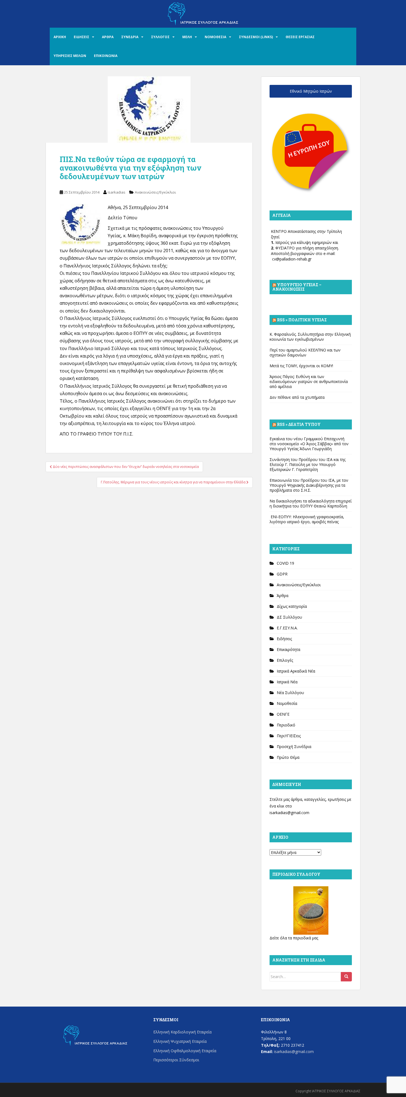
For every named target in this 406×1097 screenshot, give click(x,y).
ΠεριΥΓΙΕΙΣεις (289, 735)
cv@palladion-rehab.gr (292, 259)
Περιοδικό (286, 725)
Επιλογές (285, 660)
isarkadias (116, 192)
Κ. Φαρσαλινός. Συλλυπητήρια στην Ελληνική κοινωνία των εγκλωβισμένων (310, 337)
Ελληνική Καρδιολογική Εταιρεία (182, 1032)
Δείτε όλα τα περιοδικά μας (294, 937)
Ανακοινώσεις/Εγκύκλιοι (155, 192)
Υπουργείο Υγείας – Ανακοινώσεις (296, 287)
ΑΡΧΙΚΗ (60, 37)
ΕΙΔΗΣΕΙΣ (81, 37)
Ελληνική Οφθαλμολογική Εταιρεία (184, 1050)
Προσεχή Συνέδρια (294, 746)
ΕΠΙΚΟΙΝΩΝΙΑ (105, 55)
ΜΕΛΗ (187, 37)
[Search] (346, 976)
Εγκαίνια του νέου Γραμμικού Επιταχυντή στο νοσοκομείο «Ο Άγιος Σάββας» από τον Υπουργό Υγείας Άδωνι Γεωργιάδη (309, 443)
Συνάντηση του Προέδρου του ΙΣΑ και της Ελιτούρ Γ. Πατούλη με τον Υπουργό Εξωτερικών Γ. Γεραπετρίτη (308, 464)
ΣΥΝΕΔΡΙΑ (129, 37)
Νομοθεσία (287, 703)
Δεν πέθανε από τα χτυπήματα (297, 397)
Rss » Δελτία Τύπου (299, 424)
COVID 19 (285, 563)
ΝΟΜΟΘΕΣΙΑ (215, 37)
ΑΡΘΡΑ (108, 37)
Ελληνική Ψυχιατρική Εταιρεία (180, 1041)
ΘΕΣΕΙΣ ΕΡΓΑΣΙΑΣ (300, 37)
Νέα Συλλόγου (290, 692)
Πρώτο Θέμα (288, 757)
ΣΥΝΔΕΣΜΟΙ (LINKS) (256, 37)
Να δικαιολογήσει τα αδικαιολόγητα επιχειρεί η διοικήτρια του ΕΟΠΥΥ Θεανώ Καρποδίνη (311, 503)
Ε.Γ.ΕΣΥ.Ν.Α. (287, 627)
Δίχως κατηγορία (292, 606)
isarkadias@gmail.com (289, 812)
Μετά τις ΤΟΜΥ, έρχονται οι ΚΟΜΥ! (301, 365)
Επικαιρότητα (288, 649)
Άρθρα (282, 595)
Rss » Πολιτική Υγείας (302, 319)
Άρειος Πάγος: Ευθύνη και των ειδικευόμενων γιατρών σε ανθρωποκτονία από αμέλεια (309, 381)
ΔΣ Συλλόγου (289, 617)
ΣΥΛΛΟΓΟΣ (160, 37)
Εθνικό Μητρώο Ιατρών (311, 91)
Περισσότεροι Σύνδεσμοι (176, 1059)
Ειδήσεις (284, 638)
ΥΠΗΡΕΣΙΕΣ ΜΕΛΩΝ (70, 55)
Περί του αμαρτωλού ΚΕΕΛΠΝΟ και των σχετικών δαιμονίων (305, 352)
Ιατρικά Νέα (287, 681)
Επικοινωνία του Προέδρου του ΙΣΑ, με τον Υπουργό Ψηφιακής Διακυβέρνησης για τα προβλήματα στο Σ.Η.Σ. (309, 485)
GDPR (282, 574)
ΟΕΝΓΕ (283, 714)
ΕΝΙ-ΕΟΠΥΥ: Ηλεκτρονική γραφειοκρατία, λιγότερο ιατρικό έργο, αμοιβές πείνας (307, 519)
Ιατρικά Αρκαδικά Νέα (296, 671)
